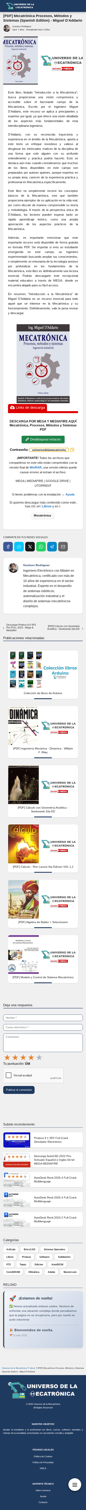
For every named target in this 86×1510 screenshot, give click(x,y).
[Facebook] (8, 546)
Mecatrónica (42, 515)
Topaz (23, 1264)
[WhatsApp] (41, 546)
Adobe (51, 1272)
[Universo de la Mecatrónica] (43, 1390)
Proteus (26, 1257)
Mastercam (70, 1272)
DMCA (43, 1468)
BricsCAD (29, 1249)
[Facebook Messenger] (19, 546)
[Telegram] (52, 546)
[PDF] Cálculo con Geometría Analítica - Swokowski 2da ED (63, 627)
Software (44, 1257)
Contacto (43, 1502)
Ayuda (43, 1496)
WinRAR (36, 467)
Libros (10, 1257)
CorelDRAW (13, 1272)
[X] (30, 546)
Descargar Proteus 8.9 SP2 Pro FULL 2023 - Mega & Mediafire (21, 627)
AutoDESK (57, 1264)
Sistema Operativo (54, 1249)
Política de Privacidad (43, 1462)
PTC (8, 1264)
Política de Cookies (43, 1456)
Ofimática (33, 1272)
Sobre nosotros (43, 1490)
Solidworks (64, 1257)
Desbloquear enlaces (45, 439)
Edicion (39, 1264)
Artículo (10, 1249)
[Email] (63, 546)
